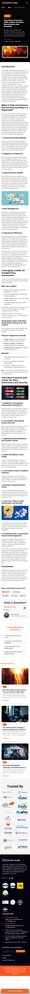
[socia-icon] (2, 878)
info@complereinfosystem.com (14, 925)
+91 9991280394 (10, 927)
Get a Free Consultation (15, 991)
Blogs (9, 7)
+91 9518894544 (10, 921)
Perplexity (17, 592)
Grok (24, 595)
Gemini (15, 595)
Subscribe (20, 951)
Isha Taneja (8, 39)
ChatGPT (7, 592)
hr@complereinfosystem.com (14, 919)
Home (3, 7)
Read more (6, 700)
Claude (6, 595)
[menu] (27, 2)
